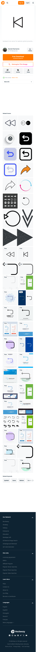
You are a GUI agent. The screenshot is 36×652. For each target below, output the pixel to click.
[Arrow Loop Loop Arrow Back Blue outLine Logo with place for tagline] (10, 517)
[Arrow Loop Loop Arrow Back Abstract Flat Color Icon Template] (10, 611)
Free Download (18, 57)
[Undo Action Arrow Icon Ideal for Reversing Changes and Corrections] (12, 312)
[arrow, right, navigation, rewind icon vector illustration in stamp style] (18, 350)
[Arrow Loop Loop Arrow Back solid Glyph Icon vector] (10, 486)
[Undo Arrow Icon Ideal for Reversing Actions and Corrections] (10, 294)
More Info (6, 82)
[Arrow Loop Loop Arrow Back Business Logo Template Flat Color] (10, 470)
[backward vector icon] (10, 138)
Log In (27, 3)
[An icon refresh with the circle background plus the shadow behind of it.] (10, 154)
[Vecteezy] (3, 3)
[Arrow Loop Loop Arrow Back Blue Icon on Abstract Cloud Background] (24, 439)
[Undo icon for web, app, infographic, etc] (10, 169)
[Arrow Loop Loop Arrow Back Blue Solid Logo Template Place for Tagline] (10, 580)
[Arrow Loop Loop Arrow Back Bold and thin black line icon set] (10, 424)
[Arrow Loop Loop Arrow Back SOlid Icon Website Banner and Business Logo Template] (10, 595)
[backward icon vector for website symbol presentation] (10, 383)
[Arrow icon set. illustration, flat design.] (10, 279)
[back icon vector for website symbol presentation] (10, 367)
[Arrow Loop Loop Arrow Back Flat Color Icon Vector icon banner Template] (10, 397)
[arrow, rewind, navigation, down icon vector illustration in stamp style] (8, 331)
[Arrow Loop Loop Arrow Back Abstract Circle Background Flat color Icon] (10, 533)
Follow (30, 51)
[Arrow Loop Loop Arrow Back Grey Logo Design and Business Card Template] (10, 439)
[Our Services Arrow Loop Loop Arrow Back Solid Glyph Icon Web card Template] (10, 564)
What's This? (15, 77)
